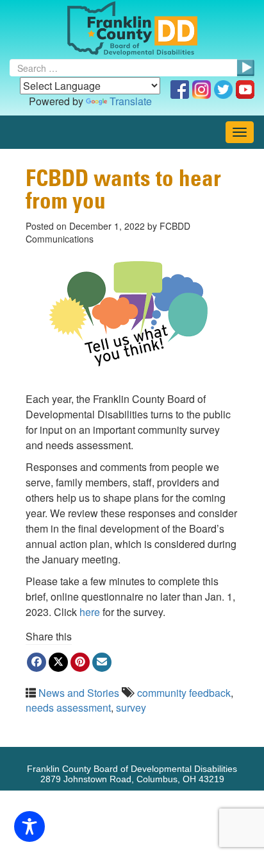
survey (131, 707)
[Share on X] (58, 662)
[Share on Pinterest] (80, 662)
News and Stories (78, 692)
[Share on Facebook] (36, 662)
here (89, 611)
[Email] (101, 662)
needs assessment (68, 707)
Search (245, 68)
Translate (131, 101)
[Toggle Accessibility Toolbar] (29, 826)
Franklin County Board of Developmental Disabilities (132, 28)
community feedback (184, 692)
